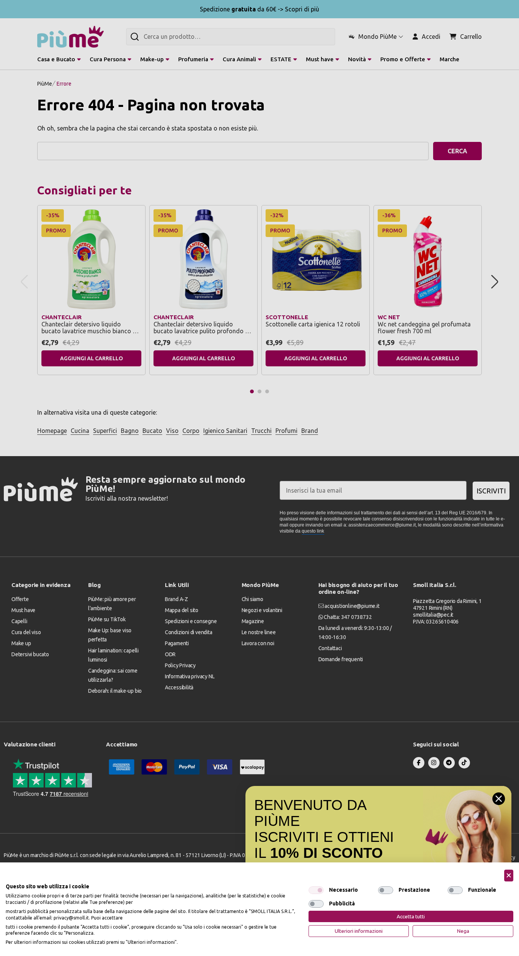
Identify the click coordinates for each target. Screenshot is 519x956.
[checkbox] (316, 890)
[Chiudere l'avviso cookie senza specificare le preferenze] (508, 875)
